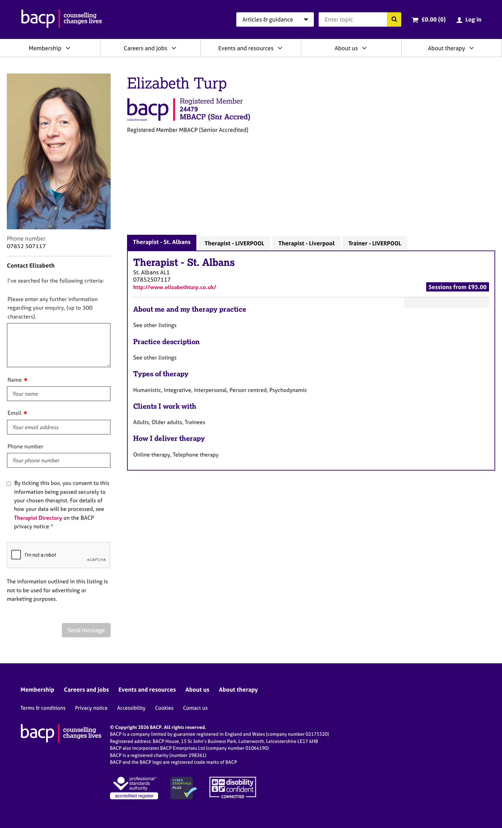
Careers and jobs (145, 48)
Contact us (195, 708)
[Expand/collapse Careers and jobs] (174, 48)
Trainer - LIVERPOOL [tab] (374, 243)
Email (15, 412)
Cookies (164, 708)
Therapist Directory (38, 517)
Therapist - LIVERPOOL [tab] (234, 243)
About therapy (446, 48)
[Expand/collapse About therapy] (471, 48)
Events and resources (246, 48)
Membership (45, 48)
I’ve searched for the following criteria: (56, 280)
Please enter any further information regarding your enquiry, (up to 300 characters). (53, 308)
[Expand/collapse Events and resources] (280, 48)
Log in (473, 19)
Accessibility (131, 708)
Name (15, 379)
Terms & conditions (43, 708)
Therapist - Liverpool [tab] (306, 243)
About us (346, 48)
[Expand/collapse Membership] (68, 48)
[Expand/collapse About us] (364, 48)
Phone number (25, 446)
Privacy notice (91, 708)
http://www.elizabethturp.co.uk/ (174, 287)
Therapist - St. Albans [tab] (162, 241)
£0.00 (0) (433, 19)
